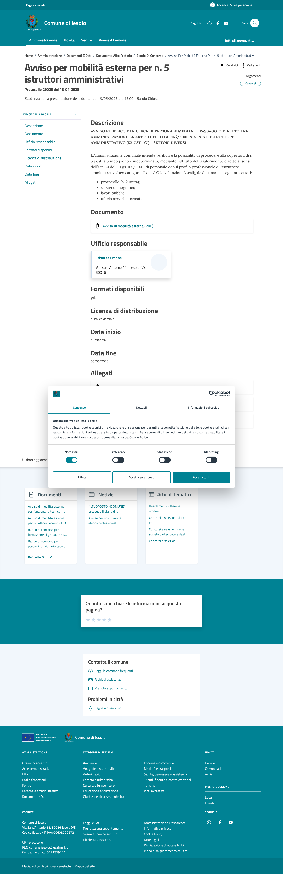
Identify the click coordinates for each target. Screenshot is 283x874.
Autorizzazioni (93, 774)
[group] (50, 528)
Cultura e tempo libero (99, 785)
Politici (27, 785)
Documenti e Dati (34, 796)
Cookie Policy (153, 834)
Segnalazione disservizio (100, 834)
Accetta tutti (201, 477)
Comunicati (213, 768)
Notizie (210, 762)
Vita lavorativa (154, 790)
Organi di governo (34, 762)
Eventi (209, 802)
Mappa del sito (85, 866)
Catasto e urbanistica (98, 779)
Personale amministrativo (40, 790)
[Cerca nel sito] (254, 23)
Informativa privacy (157, 828)
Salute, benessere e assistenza (165, 774)
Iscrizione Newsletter (57, 866)
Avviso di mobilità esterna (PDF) (128, 226)
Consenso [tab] (79, 407)
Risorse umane (109, 258)
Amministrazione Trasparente (165, 822)
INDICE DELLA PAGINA (37, 114)
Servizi (86, 40)
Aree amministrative (36, 768)
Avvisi (209, 774)
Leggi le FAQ (91, 822)
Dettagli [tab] (141, 407)
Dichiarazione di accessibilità (164, 845)
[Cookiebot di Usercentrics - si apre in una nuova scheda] (212, 394)
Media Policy (31, 866)
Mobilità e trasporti (157, 768)
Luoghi (209, 797)
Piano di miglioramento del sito (165, 850)
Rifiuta (81, 477)
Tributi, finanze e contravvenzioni (167, 779)
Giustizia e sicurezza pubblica (103, 796)
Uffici (25, 774)
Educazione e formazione (100, 790)
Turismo (149, 785)
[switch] (118, 460)
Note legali (151, 839)
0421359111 (56, 852)
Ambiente (90, 762)
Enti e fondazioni (34, 779)
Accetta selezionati (141, 477)
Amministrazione (43, 40)
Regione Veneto (35, 5)
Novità (69, 40)
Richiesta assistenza (97, 839)
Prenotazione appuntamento (103, 828)
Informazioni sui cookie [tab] (203, 407)
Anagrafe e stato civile (99, 768)
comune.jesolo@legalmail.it (48, 847)
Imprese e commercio (159, 762)
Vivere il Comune (112, 40)
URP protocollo (32, 842)
